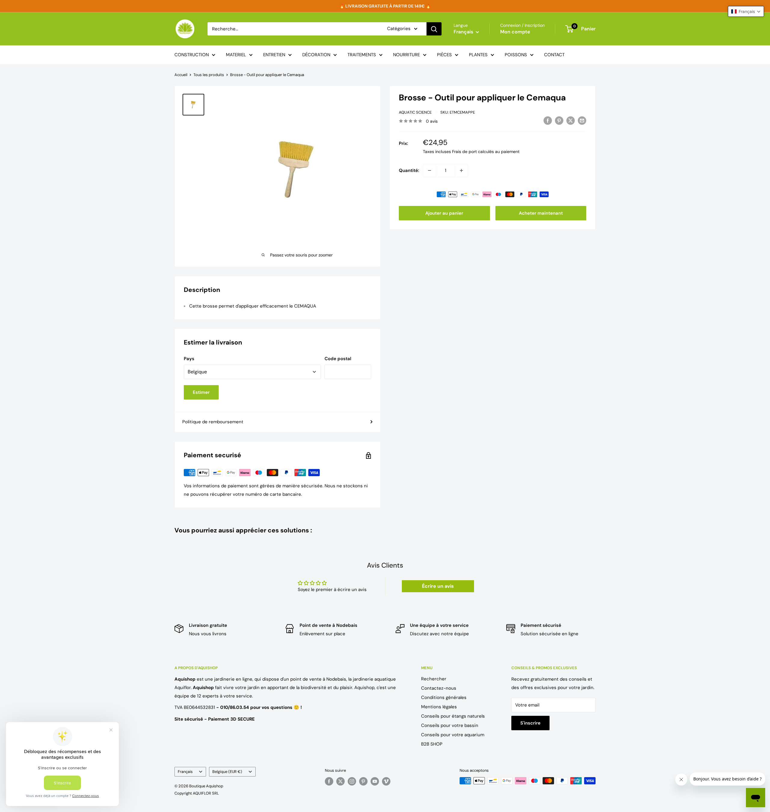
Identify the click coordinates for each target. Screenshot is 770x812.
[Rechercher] (434, 28)
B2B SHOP (431, 744)
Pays (189, 359)
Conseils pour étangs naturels (453, 716)
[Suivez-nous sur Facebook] (329, 781)
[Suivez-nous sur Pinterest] (363, 781)
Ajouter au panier (444, 213)
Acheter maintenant (541, 213)
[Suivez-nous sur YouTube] (375, 781)
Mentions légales (439, 707)
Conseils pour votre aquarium (452, 735)
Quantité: (409, 170)
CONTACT (554, 55)
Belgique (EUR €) (227, 771)
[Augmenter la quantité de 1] (461, 170)
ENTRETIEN (274, 55)
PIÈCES (444, 55)
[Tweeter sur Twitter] (570, 120)
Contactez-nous (438, 688)
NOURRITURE (406, 55)
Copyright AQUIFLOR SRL (196, 793)
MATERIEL (236, 55)
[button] (746, 11)
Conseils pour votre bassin (449, 725)
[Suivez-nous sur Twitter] (340, 781)
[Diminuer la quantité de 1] (429, 170)
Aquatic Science (415, 112)
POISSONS (516, 55)
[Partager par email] (582, 120)
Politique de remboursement (212, 422)
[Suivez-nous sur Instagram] (352, 781)
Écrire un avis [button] (438, 586)
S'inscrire (530, 723)
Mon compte (515, 32)
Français (185, 771)
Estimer (201, 392)
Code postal (338, 359)
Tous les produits (208, 74)
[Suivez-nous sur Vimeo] (386, 781)
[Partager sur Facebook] (548, 120)
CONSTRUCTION (191, 55)
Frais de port (464, 151)
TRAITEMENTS (361, 55)
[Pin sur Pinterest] (559, 120)
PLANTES (478, 55)
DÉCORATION (316, 55)
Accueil (180, 74)
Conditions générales (444, 697)
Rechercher (433, 679)
